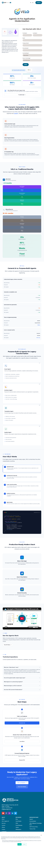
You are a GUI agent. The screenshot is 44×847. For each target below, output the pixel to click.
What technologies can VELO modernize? (13, 685)
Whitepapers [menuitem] (18, 829)
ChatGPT (16, 113)
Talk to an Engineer (21, 782)
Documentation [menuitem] (33, 821)
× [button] (41, 834)
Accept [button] (19, 844)
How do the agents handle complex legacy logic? (14, 677)
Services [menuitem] (4, 823)
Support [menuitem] (31, 819)
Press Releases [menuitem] (19, 825)
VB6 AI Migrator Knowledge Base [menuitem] (36, 824)
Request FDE (22, 760)
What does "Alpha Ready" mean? (11, 667)
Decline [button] (24, 844)
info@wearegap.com (6, 809)
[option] (10, 32)
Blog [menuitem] (17, 819)
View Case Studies (22, 786)
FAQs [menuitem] (17, 823)
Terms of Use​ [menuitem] (32, 828)
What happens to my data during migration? (13, 681)
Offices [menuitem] (3, 827)
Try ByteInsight (21, 94)
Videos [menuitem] (17, 827)
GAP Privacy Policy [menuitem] (34, 826)
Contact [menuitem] (3, 829)
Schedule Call (22, 722)
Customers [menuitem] (4, 831)
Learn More (22, 741)
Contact (39, 2)
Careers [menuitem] (3, 825)
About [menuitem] (3, 819)
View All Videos (7, 644)
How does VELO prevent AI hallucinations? (13, 689)
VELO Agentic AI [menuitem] (5, 821)
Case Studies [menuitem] (18, 821)
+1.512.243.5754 (8, 807)
